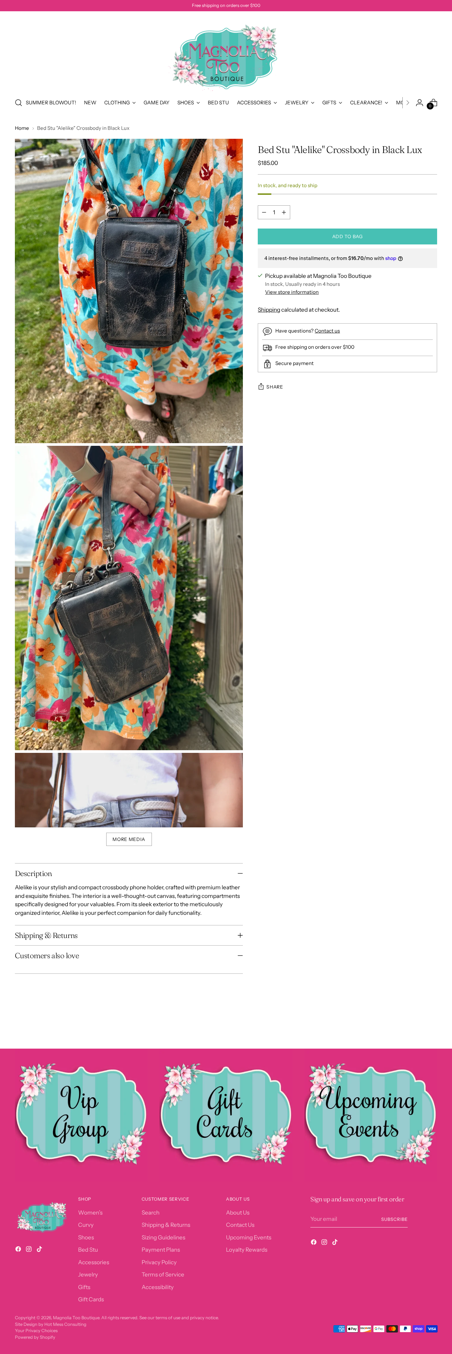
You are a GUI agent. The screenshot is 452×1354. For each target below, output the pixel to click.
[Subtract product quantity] (264, 212)
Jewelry (88, 1274)
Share (274, 387)
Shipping (269, 309)
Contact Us (240, 1225)
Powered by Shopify (35, 1337)
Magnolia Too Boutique (76, 1317)
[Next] (408, 102)
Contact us (327, 331)
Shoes (86, 1237)
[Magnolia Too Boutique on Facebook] (19, 1250)
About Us (237, 1212)
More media (129, 839)
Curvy (86, 1225)
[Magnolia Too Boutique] (226, 53)
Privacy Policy (159, 1262)
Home (22, 128)
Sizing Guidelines (163, 1237)
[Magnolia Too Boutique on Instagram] (29, 1250)
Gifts (84, 1287)
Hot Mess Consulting (65, 1324)
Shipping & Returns (166, 1225)
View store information (292, 292)
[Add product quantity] (284, 212)
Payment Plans (161, 1249)
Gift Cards (91, 1299)
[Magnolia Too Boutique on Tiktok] (40, 1250)
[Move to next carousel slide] (431, 1025)
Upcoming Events (248, 1237)
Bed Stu (88, 1249)
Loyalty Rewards (246, 1249)
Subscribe (394, 1219)
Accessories (93, 1262)
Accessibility (158, 1287)
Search (150, 1212)
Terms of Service (163, 1274)
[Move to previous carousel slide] (416, 1026)
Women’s (90, 1212)
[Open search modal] (18, 102)
